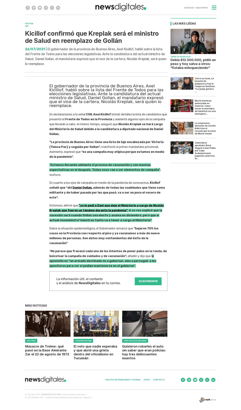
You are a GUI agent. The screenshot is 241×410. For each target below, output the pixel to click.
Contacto (159, 380)
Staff (147, 380)
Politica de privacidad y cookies (122, 380)
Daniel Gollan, (82, 187)
